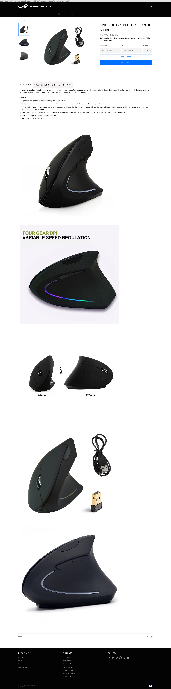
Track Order (67, 661)
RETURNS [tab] (67, 85)
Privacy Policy (68, 670)
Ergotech (60, 14)
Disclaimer (67, 676)
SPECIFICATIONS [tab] (41, 85)
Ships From (103, 45)
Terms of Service (69, 673)
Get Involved (22, 667)
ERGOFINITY (32, 686)
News (20, 661)
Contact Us (67, 657)
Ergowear (73, 14)
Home (20, 14)
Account (150, 14)
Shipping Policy (69, 664)
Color (123, 45)
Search (20, 657)
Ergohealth (31, 14)
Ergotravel (46, 14)
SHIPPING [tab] (56, 85)
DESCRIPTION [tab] (25, 85)
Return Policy (68, 667)
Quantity (145, 45)
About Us (21, 664)
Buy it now (126, 62)
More (85, 14)
